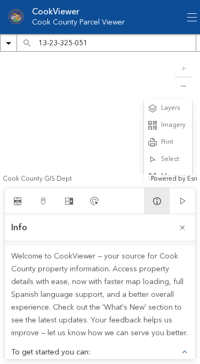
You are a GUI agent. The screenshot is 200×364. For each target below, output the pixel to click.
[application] (100, 117)
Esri (192, 178)
